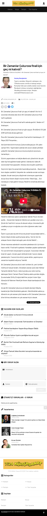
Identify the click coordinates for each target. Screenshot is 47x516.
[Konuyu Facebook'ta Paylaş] (9, 106)
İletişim (23, 9)
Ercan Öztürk (16, 440)
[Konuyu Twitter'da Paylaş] (12, 106)
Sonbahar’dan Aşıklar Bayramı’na (21, 445)
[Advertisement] (23, 37)
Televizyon (24, 99)
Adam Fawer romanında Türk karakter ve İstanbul (23, 321)
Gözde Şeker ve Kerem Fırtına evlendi (18, 315)
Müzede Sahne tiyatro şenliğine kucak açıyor (21, 335)
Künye (17, 9)
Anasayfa (6, 72)
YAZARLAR (32, 99)
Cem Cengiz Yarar (17, 428)
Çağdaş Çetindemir (18, 415)
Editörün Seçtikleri (15, 72)
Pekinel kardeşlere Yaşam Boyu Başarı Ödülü (21, 328)
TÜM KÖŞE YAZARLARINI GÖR (23, 453)
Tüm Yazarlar (33, 9)
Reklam (10, 9)
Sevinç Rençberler (20, 78)
